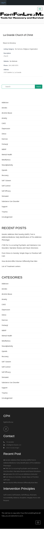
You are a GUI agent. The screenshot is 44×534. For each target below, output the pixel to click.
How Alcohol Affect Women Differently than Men (19, 261)
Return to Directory (9, 43)
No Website (13, 61)
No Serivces (19, 49)
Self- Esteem (6, 180)
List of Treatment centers (11, 266)
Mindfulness (6, 160)
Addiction (5, 102)
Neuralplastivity (7, 165)
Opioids (4, 170)
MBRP (4, 149)
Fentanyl (5, 144)
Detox (4, 134)
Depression (6, 128)
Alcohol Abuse (7, 113)
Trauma (4, 212)
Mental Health (7, 154)
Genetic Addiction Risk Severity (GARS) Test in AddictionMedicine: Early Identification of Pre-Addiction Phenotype (22, 237)
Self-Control (6, 186)
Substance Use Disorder (10, 201)
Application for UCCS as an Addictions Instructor (21, 474)
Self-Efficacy (6, 191)
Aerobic (4, 108)
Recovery (5, 175)
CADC (4, 123)
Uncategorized (7, 217)
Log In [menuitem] (3, 3)
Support (4, 206)
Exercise (5, 139)
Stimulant (5, 196)
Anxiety (4, 118)
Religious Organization (30, 49)
